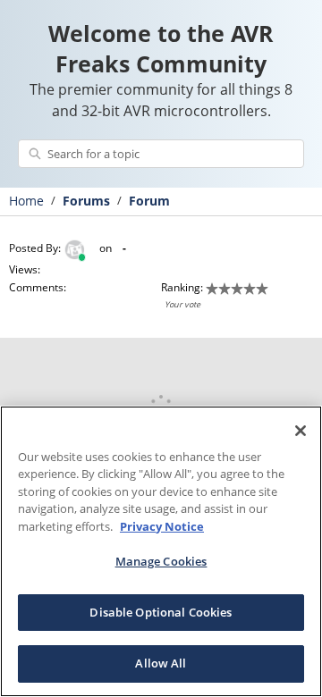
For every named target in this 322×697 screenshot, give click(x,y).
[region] (161, 551)
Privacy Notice (162, 526)
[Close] (300, 430)
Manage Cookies (161, 561)
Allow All (160, 663)
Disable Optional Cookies (160, 612)
